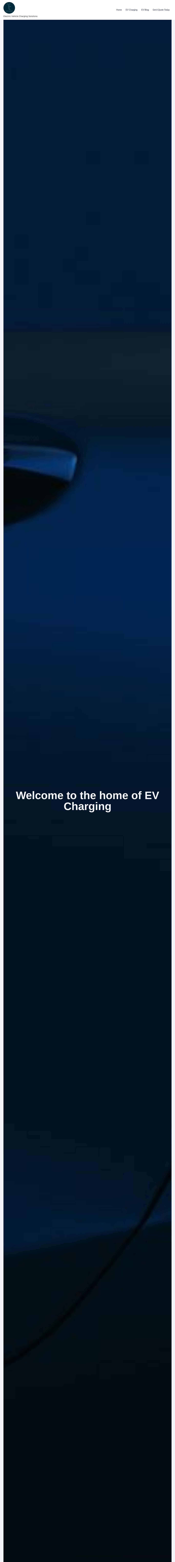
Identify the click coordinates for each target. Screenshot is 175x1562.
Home (119, 10)
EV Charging (131, 10)
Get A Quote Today (161, 10)
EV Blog (145, 10)
